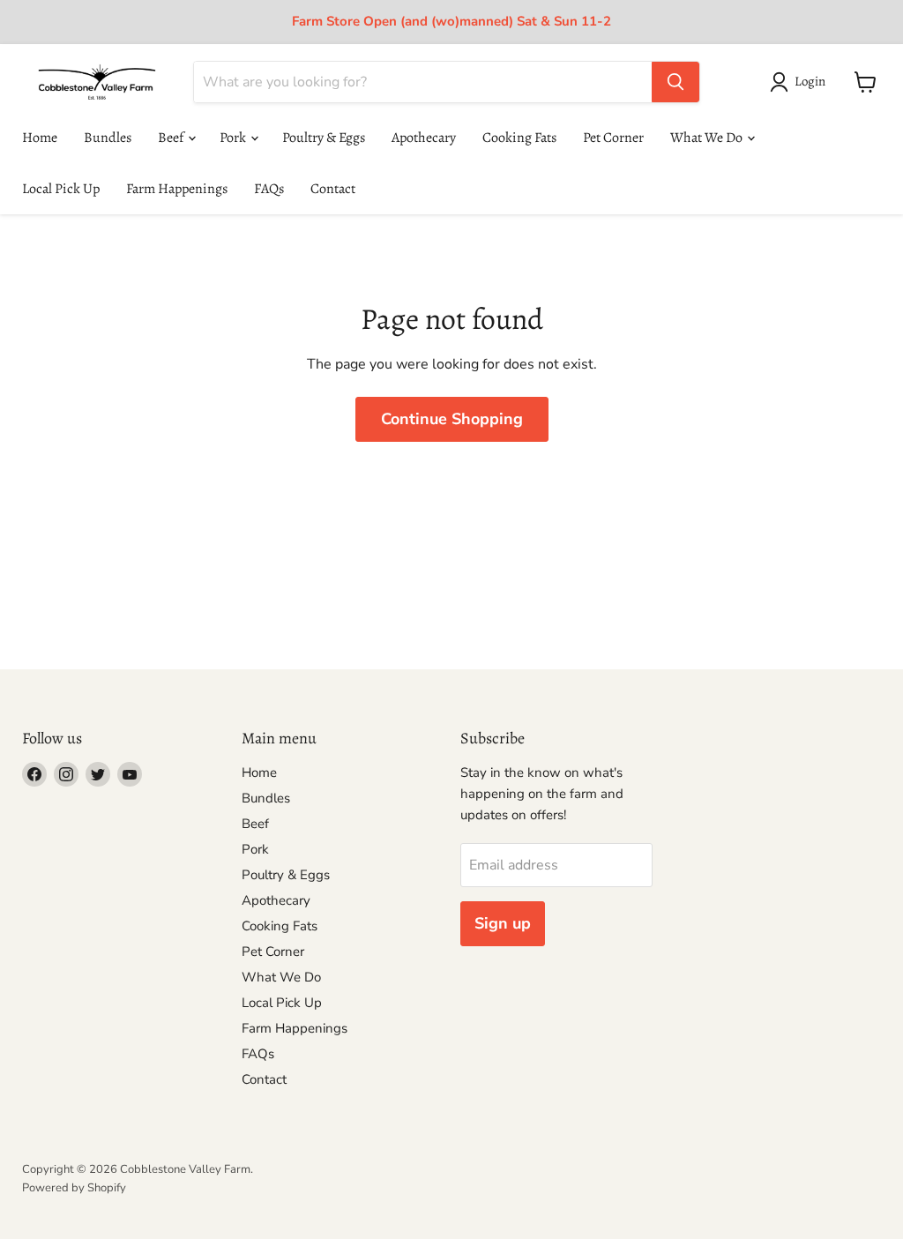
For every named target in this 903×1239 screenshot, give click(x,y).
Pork (234, 137)
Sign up (502, 923)
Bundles (107, 137)
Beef (172, 137)
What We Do (707, 137)
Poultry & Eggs (323, 137)
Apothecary (424, 137)
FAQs (269, 188)
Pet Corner (613, 137)
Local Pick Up (61, 188)
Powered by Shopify (74, 1188)
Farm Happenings (177, 188)
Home (39, 137)
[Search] (675, 82)
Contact (332, 188)
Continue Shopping (452, 418)
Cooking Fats (519, 137)
